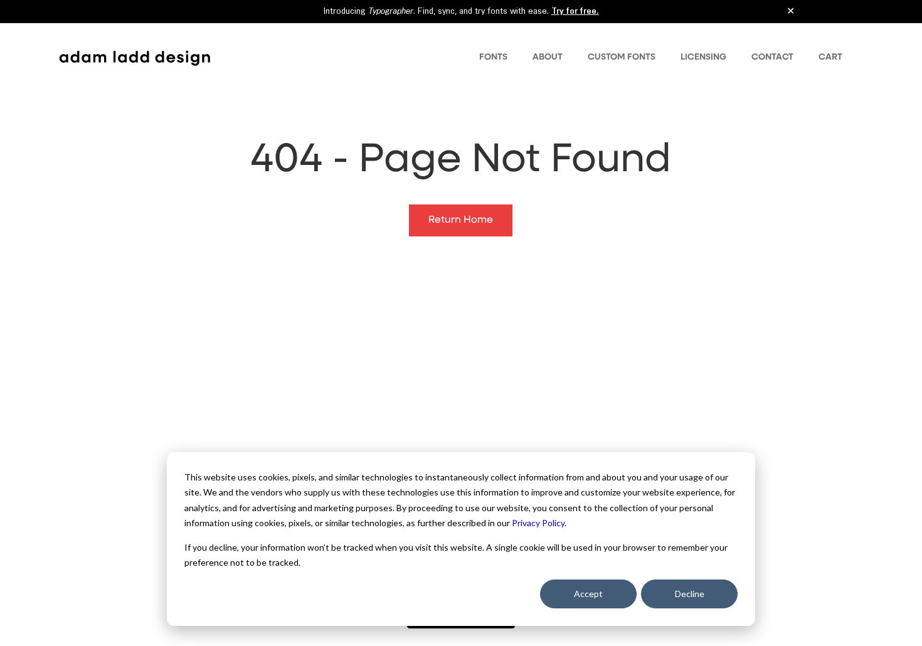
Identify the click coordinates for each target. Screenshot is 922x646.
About (548, 57)
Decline (689, 593)
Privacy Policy (538, 522)
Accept (588, 593)
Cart (830, 57)
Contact (772, 57)
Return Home (460, 220)
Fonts (493, 57)
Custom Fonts (621, 57)
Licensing (703, 57)
